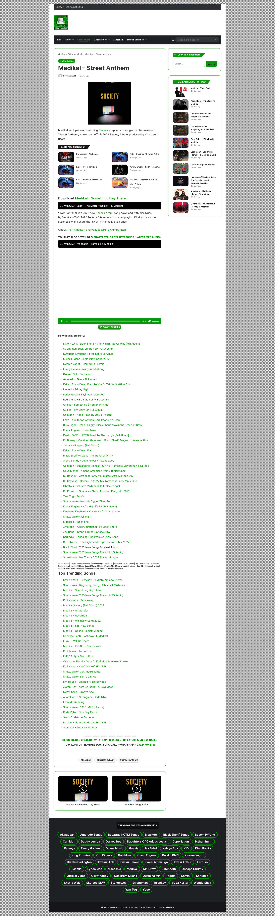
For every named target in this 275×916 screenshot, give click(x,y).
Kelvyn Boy (170, 848)
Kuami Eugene (146, 855)
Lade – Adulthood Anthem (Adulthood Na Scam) (92, 419)
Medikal (86, 759)
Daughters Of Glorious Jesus (147, 841)
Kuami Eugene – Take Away (79, 430)
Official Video (76, 876)
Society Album (106, 759)
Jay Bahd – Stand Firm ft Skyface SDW (86, 531)
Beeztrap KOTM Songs (123, 834)
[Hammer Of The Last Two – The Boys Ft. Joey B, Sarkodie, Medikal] (180, 181)
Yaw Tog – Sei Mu (74, 496)
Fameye (69, 848)
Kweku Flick (105, 862)
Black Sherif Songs (176, 834)
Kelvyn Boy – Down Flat (77, 450)
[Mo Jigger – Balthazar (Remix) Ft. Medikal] (180, 194)
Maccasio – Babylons (76, 521)
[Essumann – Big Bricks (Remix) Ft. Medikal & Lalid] (180, 155)
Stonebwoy (119, 882)
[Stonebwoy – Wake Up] (66, 157)
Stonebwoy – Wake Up (87, 154)
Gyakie (134, 848)
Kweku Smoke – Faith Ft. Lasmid (145, 167)
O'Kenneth (168, 869)
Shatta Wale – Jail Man (76, 516)
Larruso (202, 862)
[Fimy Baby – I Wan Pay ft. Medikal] (180, 143)
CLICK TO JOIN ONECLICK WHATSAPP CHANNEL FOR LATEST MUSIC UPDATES (109, 740)
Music (68, 39)
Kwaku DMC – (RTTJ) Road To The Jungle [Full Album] (96, 435)
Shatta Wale (72, 882)
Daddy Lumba (90, 841)
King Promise (81, 855)
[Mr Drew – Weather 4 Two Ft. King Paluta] (120, 182)
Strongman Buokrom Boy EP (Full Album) (88, 348)
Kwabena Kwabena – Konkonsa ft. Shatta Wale (91, 511)
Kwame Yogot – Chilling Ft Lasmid (83, 363)
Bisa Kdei (151, 834)
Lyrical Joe (94, 869)
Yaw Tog (131, 889)
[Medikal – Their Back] (180, 92)
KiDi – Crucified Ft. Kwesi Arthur (145, 154)
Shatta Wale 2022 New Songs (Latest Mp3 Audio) (127, 237)
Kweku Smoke (129, 862)
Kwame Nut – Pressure (77, 374)
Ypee (146, 889)
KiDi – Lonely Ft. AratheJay (89, 179)
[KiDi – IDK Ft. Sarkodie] (66, 170)
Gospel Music (100, 39)
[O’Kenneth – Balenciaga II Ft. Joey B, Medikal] (180, 207)
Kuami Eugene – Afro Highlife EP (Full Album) (90, 506)
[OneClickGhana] (61, 22)
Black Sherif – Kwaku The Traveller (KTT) (88, 455)
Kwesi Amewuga (156, 862)
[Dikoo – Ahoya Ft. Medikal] (180, 168)
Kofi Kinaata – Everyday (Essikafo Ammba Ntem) (98, 229)
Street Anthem (129, 759)
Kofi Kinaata (104, 855)
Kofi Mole (124, 855)
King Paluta (203, 848)
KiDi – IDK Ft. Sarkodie (86, 167)
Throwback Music (135, 39)
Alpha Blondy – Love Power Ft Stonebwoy (88, 460)
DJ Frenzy (67, 76)
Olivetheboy (99, 876)
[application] (109, 321)
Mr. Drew (149, 869)
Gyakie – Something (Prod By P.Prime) (86, 404)
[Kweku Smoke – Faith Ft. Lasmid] (120, 170)
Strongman (140, 882)
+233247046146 (145, 744)
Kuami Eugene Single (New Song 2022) (87, 358)
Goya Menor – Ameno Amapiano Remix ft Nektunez (94, 470)
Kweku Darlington (79, 862)
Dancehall (118, 39)
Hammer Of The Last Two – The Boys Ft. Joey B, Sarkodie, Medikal (203, 180)
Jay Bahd (150, 848)
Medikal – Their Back (201, 88)
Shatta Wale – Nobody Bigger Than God (87, 501)
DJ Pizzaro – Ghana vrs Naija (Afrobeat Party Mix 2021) (96, 491)
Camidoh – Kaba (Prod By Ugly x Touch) (87, 414)
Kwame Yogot (194, 855)
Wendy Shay (202, 882)
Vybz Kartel (180, 882)
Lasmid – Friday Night (76, 389)
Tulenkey (159, 882)
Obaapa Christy (192, 869)
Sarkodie (202, 876)
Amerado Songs (91, 834)
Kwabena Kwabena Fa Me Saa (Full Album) (89, 353)
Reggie (170, 876)
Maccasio (114, 869)
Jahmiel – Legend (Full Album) (81, 445)
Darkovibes (113, 841)
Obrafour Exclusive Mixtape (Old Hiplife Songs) (91, 486)
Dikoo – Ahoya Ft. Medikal (203, 164)
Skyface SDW (95, 882)
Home (58, 39)
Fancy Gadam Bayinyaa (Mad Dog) (84, 369)
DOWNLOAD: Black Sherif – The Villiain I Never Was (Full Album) (101, 343)
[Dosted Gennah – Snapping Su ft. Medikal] (180, 130)
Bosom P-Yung (205, 834)
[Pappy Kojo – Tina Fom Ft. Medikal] (180, 104)
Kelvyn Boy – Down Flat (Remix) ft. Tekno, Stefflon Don (97, 384)
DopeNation (180, 841)
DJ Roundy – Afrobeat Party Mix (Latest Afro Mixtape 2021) (99, 475)
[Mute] (149, 321)
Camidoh (69, 841)
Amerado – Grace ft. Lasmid (80, 379)
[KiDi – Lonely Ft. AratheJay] (66, 182)
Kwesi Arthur (182, 862)
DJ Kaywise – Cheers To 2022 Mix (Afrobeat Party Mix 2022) (100, 481)
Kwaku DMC (170, 855)
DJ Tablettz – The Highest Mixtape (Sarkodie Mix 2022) (96, 542)
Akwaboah (67, 834)
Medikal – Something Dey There (100, 198)
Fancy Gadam (90, 848)
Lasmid (104, 399)
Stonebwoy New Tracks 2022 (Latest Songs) (90, 557)
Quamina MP (151, 876)
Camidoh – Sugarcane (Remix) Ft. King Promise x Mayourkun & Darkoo (106, 465)
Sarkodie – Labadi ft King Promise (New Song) (91, 536)
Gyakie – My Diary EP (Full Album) (83, 409)
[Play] (61, 321)
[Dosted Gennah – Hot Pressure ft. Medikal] (180, 117)
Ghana (102, 130)
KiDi (186, 848)
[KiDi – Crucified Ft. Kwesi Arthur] (120, 157)
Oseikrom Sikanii (125, 876)
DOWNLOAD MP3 (111, 327)
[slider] (156, 321)
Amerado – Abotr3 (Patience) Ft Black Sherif (90, 526)
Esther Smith (203, 841)
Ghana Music (83, 39)
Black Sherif (70, 547)
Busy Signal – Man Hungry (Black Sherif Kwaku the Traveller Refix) (103, 424)
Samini (185, 876)
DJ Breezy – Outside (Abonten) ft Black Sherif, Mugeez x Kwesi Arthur (105, 440)
